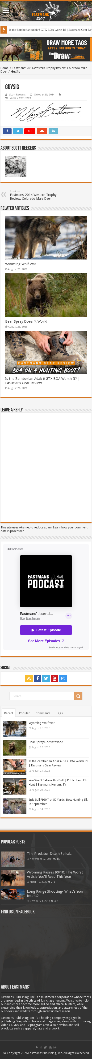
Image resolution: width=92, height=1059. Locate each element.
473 (58, 858)
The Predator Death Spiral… (50, 854)
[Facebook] (37, 678)
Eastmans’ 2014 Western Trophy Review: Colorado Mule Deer (33, 195)
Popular (24, 713)
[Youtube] (54, 678)
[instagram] (63, 678)
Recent (8, 713)
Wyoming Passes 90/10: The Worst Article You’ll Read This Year (55, 874)
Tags (59, 713)
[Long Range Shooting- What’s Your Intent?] (13, 894)
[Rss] (29, 678)
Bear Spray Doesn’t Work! (26, 321)
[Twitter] (46, 678)
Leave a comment (20, 97)
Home (4, 68)
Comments (43, 713)
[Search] (78, 696)
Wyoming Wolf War (20, 264)
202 (56, 900)
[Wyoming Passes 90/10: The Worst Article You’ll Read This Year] (13, 878)
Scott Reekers (17, 94)
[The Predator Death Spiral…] (13, 859)
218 (53, 881)
